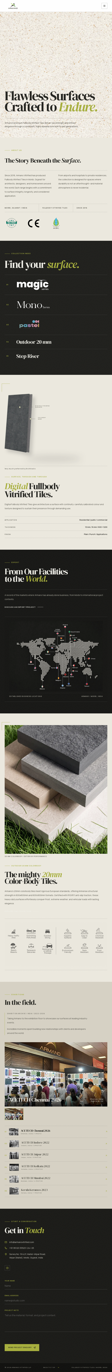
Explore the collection (93, 125)
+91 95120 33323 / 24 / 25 (21, 1248)
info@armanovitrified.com (21, 1242)
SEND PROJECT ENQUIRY (20, 1347)
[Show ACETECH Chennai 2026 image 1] (14, 1114)
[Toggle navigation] (104, 6)
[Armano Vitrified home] (13, 5)
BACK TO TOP (49, 1367)
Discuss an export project (20, 607)
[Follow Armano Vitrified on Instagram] (7, 1268)
